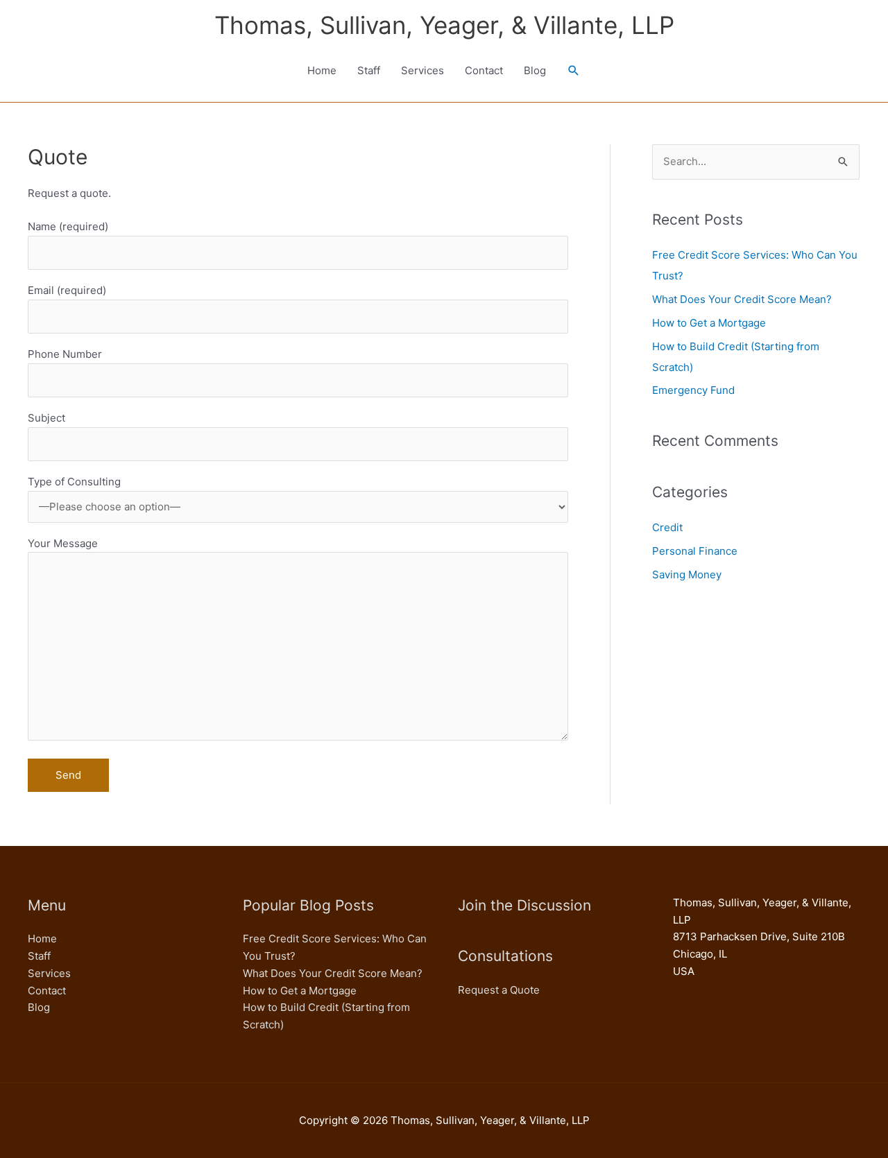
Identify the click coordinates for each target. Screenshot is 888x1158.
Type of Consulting (74, 481)
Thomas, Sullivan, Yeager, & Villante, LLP (444, 25)
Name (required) (68, 226)
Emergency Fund (693, 390)
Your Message (63, 543)
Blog (535, 70)
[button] (574, 71)
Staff (368, 70)
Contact (484, 70)
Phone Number (65, 354)
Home (321, 70)
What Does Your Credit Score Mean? (742, 299)
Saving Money (687, 574)
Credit (667, 527)
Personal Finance (694, 551)
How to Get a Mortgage (709, 322)
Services (422, 70)
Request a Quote (499, 989)
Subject (46, 417)
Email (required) (67, 290)
